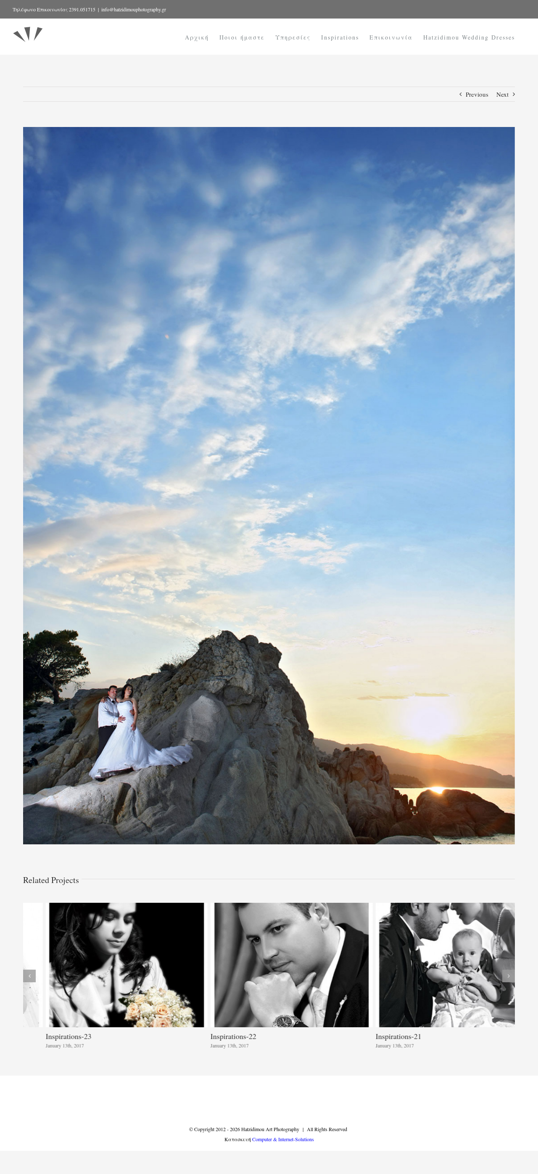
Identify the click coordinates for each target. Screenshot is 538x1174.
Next (502, 94)
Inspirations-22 (211, 1036)
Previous (477, 94)
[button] (29, 976)
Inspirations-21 (376, 1036)
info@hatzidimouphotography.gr (133, 9)
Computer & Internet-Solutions (283, 1139)
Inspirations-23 (46, 1036)
